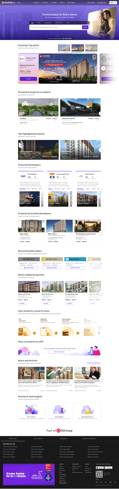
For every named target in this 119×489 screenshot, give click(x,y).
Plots (68, 22)
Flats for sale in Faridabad (9, 457)
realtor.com (75, 468)
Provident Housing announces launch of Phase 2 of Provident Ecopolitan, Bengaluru (86, 382)
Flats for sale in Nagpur (36, 451)
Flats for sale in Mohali (36, 446)
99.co (73, 470)
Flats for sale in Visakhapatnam (67, 451)
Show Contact (30, 267)
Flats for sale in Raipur (65, 449)
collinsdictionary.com (77, 472)
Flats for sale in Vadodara (37, 457)
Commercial (48, 22)
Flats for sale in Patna (93, 454)
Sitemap (87, 470)
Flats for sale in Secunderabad (67, 454)
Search (85, 27)
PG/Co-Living (58, 22)
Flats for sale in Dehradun (66, 446)
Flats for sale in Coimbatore (37, 449)
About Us (61, 468)
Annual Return (62, 474)
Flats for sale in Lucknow (9, 451)
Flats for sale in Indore (8, 454)
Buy (32, 22)
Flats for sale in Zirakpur (93, 446)
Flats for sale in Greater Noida (10, 446)
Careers (61, 466)
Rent (39, 22)
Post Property (101, 2)
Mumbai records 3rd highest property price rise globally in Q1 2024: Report (58, 381)
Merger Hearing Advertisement (63, 483)
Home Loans (88, 468)
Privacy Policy (62, 476)
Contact (22, 303)
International (88, 472)
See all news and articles (93, 363)
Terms (60, 472)
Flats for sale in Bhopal (93, 449)
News (86, 466)
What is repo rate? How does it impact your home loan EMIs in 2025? (30, 381)
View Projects (29, 59)
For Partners (62, 470)
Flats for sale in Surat (36, 454)
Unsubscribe (62, 480)
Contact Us (62, 478)
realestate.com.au (76, 466)
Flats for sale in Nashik (93, 457)
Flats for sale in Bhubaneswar (67, 457)
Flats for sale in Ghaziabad (9, 449)
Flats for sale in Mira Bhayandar (95, 451)
